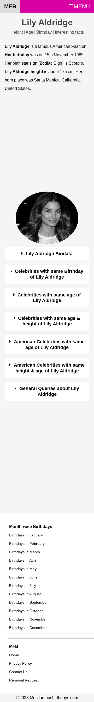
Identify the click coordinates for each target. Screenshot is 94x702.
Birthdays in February (27, 543)
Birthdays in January (26, 535)
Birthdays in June (23, 577)
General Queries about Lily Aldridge (49, 391)
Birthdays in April (23, 560)
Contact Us (18, 672)
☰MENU (79, 6)
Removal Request (24, 680)
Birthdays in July (22, 585)
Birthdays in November (28, 619)
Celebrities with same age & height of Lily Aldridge (49, 321)
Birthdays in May (23, 569)
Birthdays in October (26, 611)
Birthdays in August (25, 594)
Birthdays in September (28, 602)
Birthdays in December (28, 628)
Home (14, 655)
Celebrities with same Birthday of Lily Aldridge (49, 274)
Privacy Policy (20, 663)
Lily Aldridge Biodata (49, 253)
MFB (10, 6)
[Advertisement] (47, 144)
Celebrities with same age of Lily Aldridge (49, 297)
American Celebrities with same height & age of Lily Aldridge (49, 367)
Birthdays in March (24, 552)
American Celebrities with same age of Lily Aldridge (49, 344)
